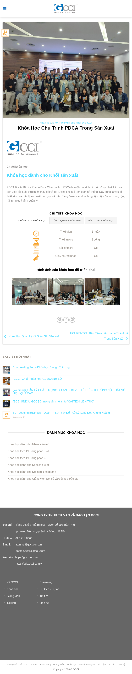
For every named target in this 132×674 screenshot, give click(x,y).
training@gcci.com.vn (28, 544)
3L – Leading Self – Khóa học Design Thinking (41, 367)
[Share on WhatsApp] (60, 320)
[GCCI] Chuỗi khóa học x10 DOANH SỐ (37, 378)
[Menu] (5, 8)
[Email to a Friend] (72, 320)
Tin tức (34, 664)
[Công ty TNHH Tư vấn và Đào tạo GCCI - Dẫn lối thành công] (66, 8)
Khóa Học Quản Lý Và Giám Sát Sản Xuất (34, 336)
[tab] (32, 220)
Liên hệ (121, 664)
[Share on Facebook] (66, 320)
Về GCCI (23, 664)
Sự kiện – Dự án (87, 664)
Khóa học (45, 123)
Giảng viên (58, 664)
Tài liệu (102, 664)
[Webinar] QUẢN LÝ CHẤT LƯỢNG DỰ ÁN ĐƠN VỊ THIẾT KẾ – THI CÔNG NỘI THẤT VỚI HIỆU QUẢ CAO (69, 392)
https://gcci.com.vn (26, 557)
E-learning (45, 664)
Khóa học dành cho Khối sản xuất (72, 123)
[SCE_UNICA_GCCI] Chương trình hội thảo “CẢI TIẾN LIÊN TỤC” (53, 401)
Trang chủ (12, 664)
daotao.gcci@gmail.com (30, 550)
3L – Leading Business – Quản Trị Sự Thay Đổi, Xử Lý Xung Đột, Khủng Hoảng (61, 412)
